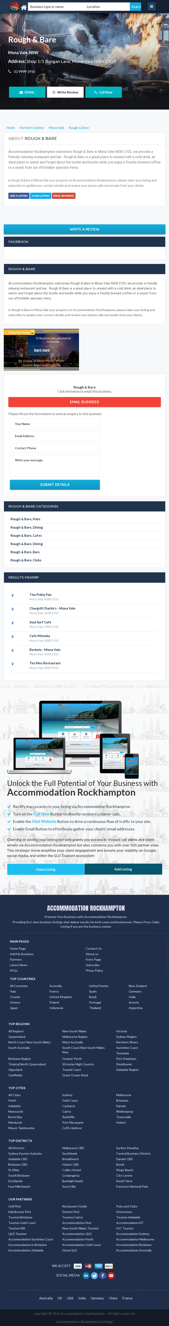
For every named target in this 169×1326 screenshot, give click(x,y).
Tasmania (122, 1053)
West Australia (72, 1042)
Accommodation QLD (77, 1234)
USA (70, 1298)
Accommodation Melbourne (135, 1239)
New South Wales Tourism (80, 1228)
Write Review (67, 92)
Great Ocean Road (75, 1075)
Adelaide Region (127, 1069)
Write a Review (85, 229)
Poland (54, 1002)
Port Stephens (126, 1058)
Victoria (121, 1031)
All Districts (16, 1148)
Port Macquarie (72, 1122)
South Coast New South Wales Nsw (83, 1050)
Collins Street (71, 1170)
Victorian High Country (78, 1064)
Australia (56, 986)
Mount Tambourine (21, 1128)
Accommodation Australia (134, 1250)
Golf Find (14, 1206)
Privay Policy (94, 970)
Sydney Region (126, 1036)
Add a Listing (19, 195)
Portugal (95, 1002)
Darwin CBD (124, 1159)
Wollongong (124, 1111)
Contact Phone (25, 448)
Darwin (121, 1106)
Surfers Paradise (127, 1148)
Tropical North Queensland (27, 1064)
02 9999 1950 (24, 71)
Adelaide (14, 1106)
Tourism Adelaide (128, 1217)
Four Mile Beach (19, 1186)
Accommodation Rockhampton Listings (84, 1322)
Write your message (29, 460)
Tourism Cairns (72, 1217)
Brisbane (122, 1100)
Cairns (66, 1111)
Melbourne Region (75, 1036)
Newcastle (15, 1111)
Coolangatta (70, 1175)
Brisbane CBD (18, 1164)
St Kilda (13, 1170)
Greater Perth (72, 1058)
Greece (15, 1002)
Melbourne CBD (73, 1148)
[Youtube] (111, 1275)
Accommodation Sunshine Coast (30, 1239)
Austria (134, 1002)
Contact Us (94, 948)
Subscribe (92, 965)
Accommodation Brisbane (133, 1245)
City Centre (124, 1175)
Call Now (105, 92)
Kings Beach (124, 1170)
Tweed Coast (71, 1069)
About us (92, 954)
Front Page (93, 959)
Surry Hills (69, 1186)
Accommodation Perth (77, 1239)
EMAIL (29, 92)
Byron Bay (15, 1117)
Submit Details (55, 484)
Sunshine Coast (127, 1047)
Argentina (136, 1008)
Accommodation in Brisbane (27, 1245)
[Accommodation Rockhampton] (33, 7)
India (132, 997)
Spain (93, 991)
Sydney (67, 1095)
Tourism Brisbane (20, 1217)
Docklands (15, 1181)
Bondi (120, 1164)
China (113, 1298)
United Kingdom (61, 997)
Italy (13, 991)
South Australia (19, 1047)
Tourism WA (16, 1228)
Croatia (15, 997)
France (54, 991)
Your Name (22, 424)
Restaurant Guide (74, 1206)
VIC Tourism (125, 1228)
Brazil (92, 997)
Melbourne (123, 1095)
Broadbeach (70, 1159)
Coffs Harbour (72, 1128)
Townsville (123, 1117)
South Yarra (124, 1181)
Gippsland (15, 1069)
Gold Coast (70, 1100)
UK (60, 1298)
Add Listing (123, 869)
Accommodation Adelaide (26, 1250)
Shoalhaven (124, 1064)
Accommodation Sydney (132, 1234)
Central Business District (133, 1153)
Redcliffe (68, 1117)
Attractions (124, 1212)
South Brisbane (18, 1175)
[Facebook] (103, 1275)
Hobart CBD (70, 1164)
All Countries (19, 986)
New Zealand (138, 986)
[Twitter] (95, 1275)
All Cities (14, 1095)
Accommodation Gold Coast (81, 1245)
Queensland (16, 1036)
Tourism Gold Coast (22, 1223)
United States (98, 986)
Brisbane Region (19, 1058)
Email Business (63, 195)
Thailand (95, 1008)
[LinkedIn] (86, 1275)
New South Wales (74, 1031)
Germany (135, 991)
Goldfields (15, 1075)
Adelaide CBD (18, 1159)
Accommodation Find (76, 1223)
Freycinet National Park (132, 1186)
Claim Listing (41, 195)
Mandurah (15, 1122)
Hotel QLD (69, 1250)
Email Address (24, 436)
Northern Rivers (127, 1042)
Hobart (121, 1122)
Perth (12, 1100)
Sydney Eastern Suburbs (25, 1153)
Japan (14, 1008)
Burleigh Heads (72, 1181)
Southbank (69, 1153)
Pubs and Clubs (127, 1206)
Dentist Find (70, 1212)
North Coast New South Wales (29, 1042)
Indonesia (56, 1008)
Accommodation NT (130, 1223)
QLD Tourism (17, 1234)
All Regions (16, 1031)
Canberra (68, 1106)
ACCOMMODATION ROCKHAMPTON (86, 908)
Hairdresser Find (19, 1212)
